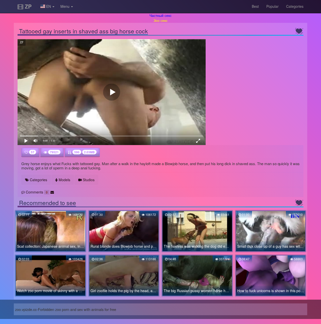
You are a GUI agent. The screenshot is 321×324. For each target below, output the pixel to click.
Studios (88, 179)
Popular (272, 6)
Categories (294, 6)
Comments (36, 192)
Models (64, 179)
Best (255, 6)
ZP (27, 6)
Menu (65, 6)
